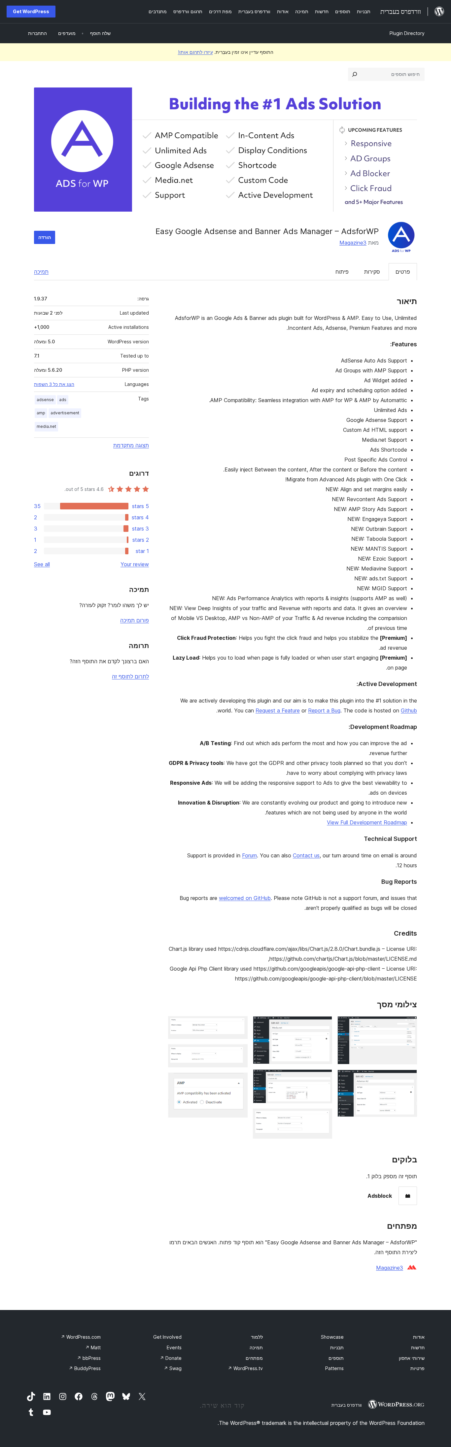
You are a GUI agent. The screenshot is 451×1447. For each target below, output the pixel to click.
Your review (135, 564)
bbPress (89, 1358)
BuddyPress (85, 1368)
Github (409, 710)
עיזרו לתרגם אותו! (195, 52)
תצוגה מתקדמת (131, 445)
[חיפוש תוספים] (354, 74)
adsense (45, 399)
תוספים (336, 1358)
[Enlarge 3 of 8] (323, 1025)
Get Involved (167, 1337)
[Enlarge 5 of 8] (323, 1117)
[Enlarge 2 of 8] (408, 1078)
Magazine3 (352, 242)
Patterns (334, 1368)
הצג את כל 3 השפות (54, 384)
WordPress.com (81, 1337)
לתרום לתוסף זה (130, 676)
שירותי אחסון (412, 1358)
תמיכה (41, 271)
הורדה (44, 237)
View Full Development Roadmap (367, 822)
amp (41, 412)
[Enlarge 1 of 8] (408, 1025)
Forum (249, 855)
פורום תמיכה (134, 620)
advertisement (65, 412)
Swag (173, 1368)
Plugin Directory (407, 33)
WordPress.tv (245, 1368)
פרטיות (417, 1368)
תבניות (337, 1347)
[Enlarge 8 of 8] (238, 1081)
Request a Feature (278, 710)
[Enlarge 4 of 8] (323, 1078)
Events (174, 1347)
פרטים (403, 271)
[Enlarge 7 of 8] (238, 1053)
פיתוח (342, 271)
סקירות (372, 271)
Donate (171, 1358)
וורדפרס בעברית (346, 1405)
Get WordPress (31, 11)
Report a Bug (324, 710)
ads (62, 399)
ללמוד (257, 1337)
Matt (93, 1347)
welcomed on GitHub (245, 898)
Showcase (332, 1337)
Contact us (306, 855)
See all (42, 564)
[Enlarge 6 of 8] (238, 1025)
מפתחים (254, 1358)
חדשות (418, 1347)
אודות (419, 1337)
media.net (46, 426)
